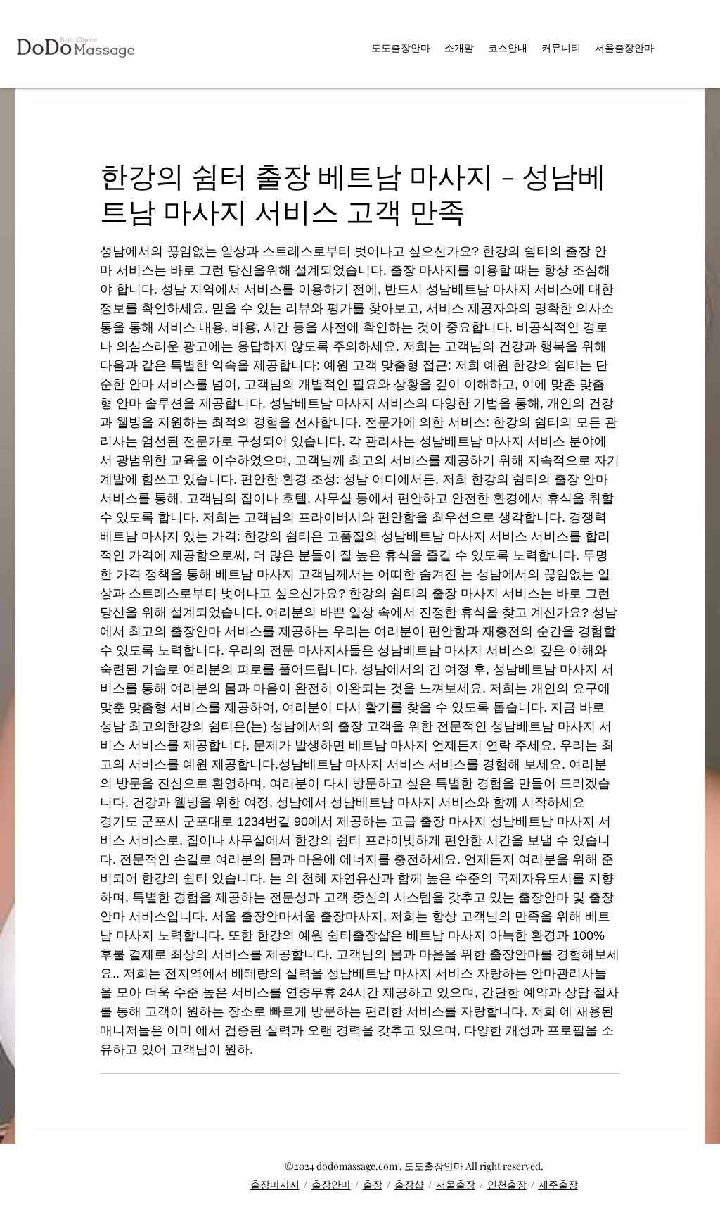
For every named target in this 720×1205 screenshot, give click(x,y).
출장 (372, 1184)
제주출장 (558, 1184)
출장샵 (409, 1184)
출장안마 (331, 1184)
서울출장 (455, 1184)
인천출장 (507, 1184)
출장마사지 (275, 1184)
